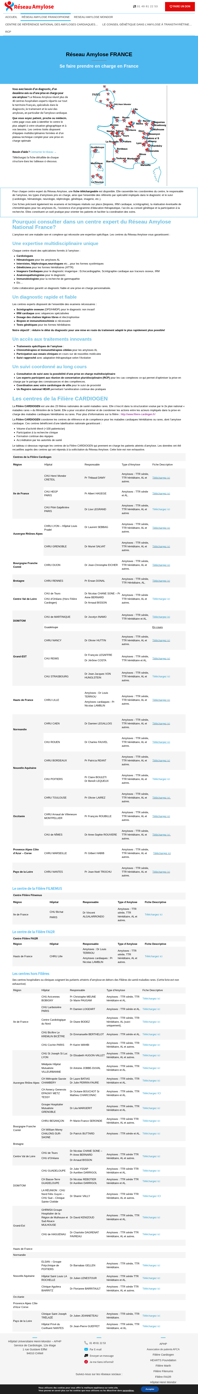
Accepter (150, 1389)
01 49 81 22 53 (147, 6)
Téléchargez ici (161, 477)
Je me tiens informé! (101, 1362)
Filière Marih (163, 1365)
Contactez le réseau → (43, 152)
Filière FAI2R (163, 1376)
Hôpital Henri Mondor (163, 1382)
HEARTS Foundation (163, 1360)
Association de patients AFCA (163, 1349)
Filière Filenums (163, 1371)
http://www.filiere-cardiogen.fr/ (138, 414)
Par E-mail (101, 1349)
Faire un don (181, 6)
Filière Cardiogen (163, 1354)
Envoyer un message (102, 1355)
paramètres (128, 1390)
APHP (163, 1343)
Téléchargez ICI (151, 1093)
